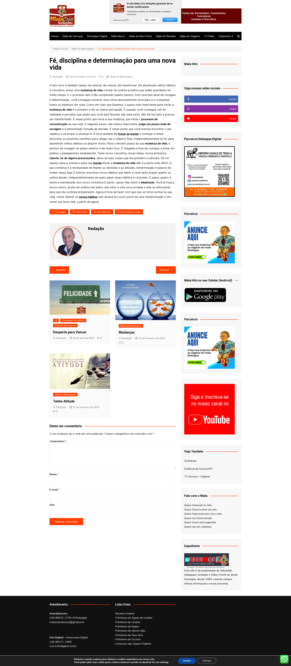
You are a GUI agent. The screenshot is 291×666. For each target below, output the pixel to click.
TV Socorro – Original (196, 476)
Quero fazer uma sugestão (200, 522)
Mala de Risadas (166, 36)
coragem (60, 211)
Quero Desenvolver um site (200, 509)
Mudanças (127, 332)
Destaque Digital (97, 36)
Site (52, 504)
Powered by (118, 20)
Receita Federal (124, 613)
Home (54, 36)
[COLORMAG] (206, 560)
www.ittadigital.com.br (63, 646)
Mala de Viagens (190, 36)
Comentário (58, 441)
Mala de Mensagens (121, 76)
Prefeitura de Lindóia (127, 622)
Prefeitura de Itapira (127, 626)
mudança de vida (130, 211)
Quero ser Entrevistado (198, 518)
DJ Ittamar (190, 460)
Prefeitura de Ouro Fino (129, 635)
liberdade (81, 211)
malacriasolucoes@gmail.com (67, 622)
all (56, 320)
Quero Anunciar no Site (198, 505)
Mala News (118, 36)
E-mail (54, 489)
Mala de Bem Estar (140, 36)
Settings (206, 660)
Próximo (164, 269)
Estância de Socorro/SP (198, 468)
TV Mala (209, 36)
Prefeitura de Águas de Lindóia (133, 617)
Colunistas (224, 36)
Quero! (170, 19)
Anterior (61, 269)
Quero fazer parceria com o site (203, 513)
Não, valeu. (151, 19)
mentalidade (104, 211)
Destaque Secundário (73, 320)
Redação (58, 76)
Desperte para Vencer (70, 332)
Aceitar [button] (187, 660)
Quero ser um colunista (197, 526)
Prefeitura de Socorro (128, 639)
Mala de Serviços (72, 36)
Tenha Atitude (64, 401)
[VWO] (126, 20)
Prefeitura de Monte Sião (130, 630)
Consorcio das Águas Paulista (133, 643)
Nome (54, 474)
